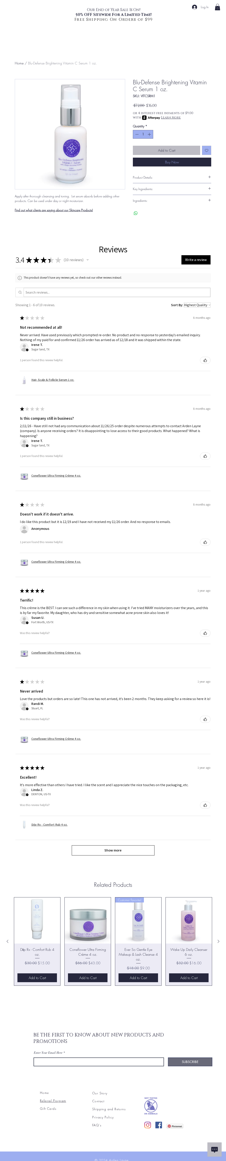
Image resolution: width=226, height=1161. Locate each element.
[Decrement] (136, 134)
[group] (113, 941)
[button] (87, 259)
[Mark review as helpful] (205, 360)
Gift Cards (48, 1108)
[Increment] (150, 134)
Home (19, 63)
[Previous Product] (7, 941)
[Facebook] (158, 1125)
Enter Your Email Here (48, 1052)
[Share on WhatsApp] (135, 213)
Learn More (171, 117)
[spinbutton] (143, 134)
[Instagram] (147, 1125)
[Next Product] (218, 941)
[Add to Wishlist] (206, 150)
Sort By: (177, 305)
